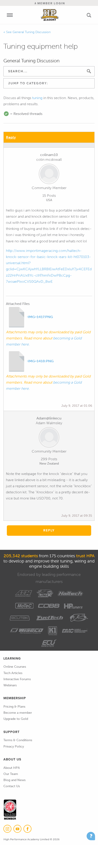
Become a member (17, 713)
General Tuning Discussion (32, 32)
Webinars (10, 685)
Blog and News (14, 780)
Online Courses (14, 667)
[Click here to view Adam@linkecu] (49, 438)
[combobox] (49, 83)
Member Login (50, 3)
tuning (37, 98)
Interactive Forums (17, 679)
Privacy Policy (13, 746)
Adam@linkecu (49, 418)
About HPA (11, 768)
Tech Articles (12, 673)
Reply (11, 137)
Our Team (10, 774)
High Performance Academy (49, 15)
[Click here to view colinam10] (49, 175)
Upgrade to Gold (15, 719)
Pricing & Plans (14, 707)
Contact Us (11, 786)
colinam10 (49, 155)
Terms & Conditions (17, 740)
